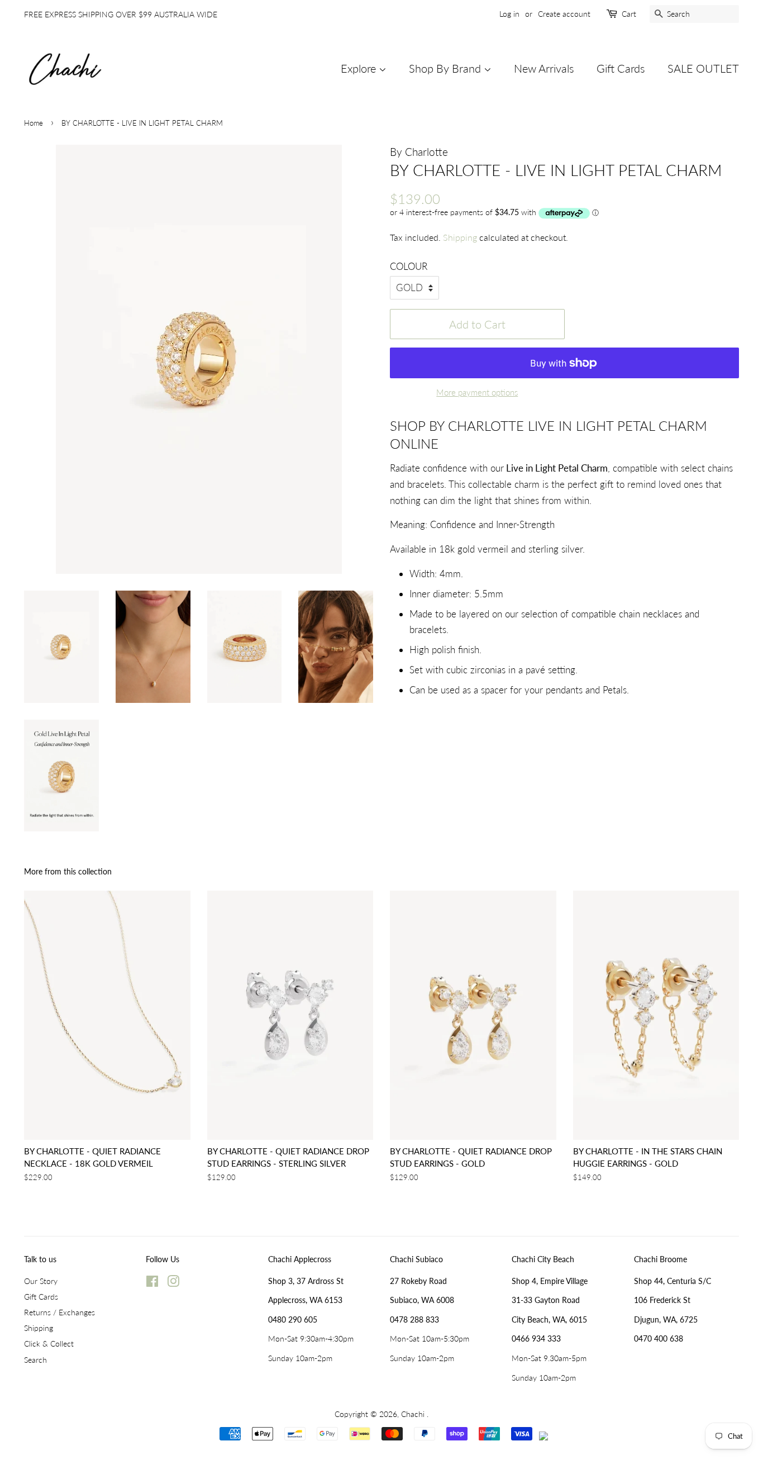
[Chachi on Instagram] (173, 1283)
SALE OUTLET (703, 68)
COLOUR (408, 266)
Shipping (460, 237)
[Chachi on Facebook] (152, 1283)
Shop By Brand (446, 68)
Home (33, 122)
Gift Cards (621, 68)
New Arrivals (544, 68)
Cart (629, 13)
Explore (360, 68)
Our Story (41, 1281)
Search (35, 1359)
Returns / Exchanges (59, 1312)
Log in (509, 13)
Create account (564, 13)
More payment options (477, 392)
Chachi (414, 1414)
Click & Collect (49, 1343)
